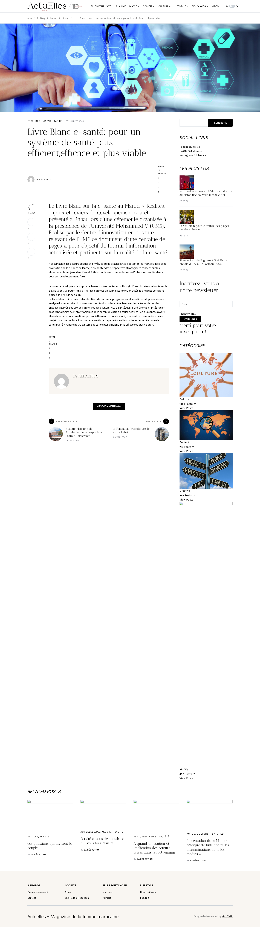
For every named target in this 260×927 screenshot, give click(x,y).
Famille (32, 836)
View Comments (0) (109, 406)
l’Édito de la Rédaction (77, 897)
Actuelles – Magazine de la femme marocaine (73, 916)
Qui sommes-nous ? (37, 892)
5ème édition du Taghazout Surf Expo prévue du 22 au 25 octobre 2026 (203, 262)
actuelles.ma (90, 831)
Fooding (144, 897)
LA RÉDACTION (43, 179)
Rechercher (220, 122)
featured (34, 121)
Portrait (107, 897)
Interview (107, 892)
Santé (65, 18)
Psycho (118, 831)
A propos (33, 885)
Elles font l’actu (115, 885)
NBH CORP (227, 916)
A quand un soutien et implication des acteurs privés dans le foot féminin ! (155, 847)
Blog (42, 18)
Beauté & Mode (148, 892)
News (153, 836)
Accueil (31, 18)
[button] (232, 6)
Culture (203, 833)
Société (164, 836)
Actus (191, 833)
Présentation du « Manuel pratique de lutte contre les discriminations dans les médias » (208, 847)
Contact (31, 897)
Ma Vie (53, 18)
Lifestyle (146, 885)
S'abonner (190, 318)
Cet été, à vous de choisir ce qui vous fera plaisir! (102, 841)
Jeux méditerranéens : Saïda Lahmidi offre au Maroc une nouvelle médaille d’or (206, 193)
